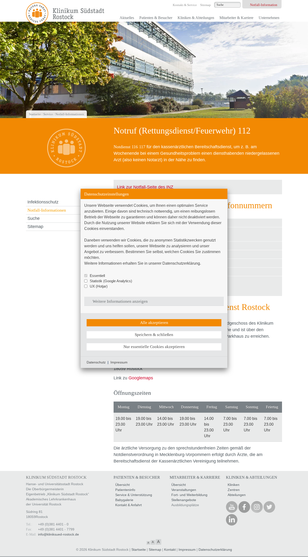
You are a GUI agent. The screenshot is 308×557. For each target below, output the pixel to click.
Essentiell (97, 276)
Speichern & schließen (154, 334)
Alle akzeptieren (154, 322)
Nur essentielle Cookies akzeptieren (154, 346)
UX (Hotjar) (99, 286)
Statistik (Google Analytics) (111, 281)
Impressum (119, 362)
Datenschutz (96, 362)
